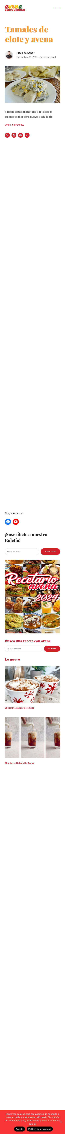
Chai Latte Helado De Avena (19, 763)
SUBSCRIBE (50, 551)
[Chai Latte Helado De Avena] (32, 737)
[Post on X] (7, 135)
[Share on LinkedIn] (27, 135)
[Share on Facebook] (14, 135)
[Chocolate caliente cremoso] (32, 684)
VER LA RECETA (14, 125)
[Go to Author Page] (9, 54)
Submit (52, 648)
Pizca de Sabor (25, 52)
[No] (60, 1122)
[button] (57, 8)
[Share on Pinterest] (20, 135)
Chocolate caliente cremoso (19, 708)
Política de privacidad (39, 1129)
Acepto (20, 1129)
